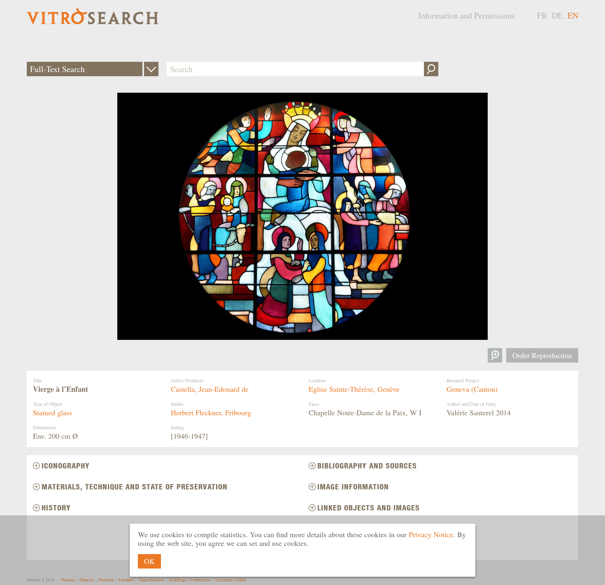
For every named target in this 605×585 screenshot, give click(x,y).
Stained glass (52, 412)
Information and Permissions (466, 15)
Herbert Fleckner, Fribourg (211, 412)
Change (151, 69)
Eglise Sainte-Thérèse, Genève (354, 389)
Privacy (68, 580)
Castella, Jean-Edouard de (210, 389)
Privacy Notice (431, 534)
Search (431, 69)
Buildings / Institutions (190, 580)
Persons (106, 580)
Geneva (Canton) (472, 389)
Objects (86, 580)
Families (126, 580)
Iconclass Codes (231, 580)
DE (557, 15)
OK (149, 561)
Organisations (151, 580)
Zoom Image (495, 355)
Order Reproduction (542, 355)
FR (542, 15)
